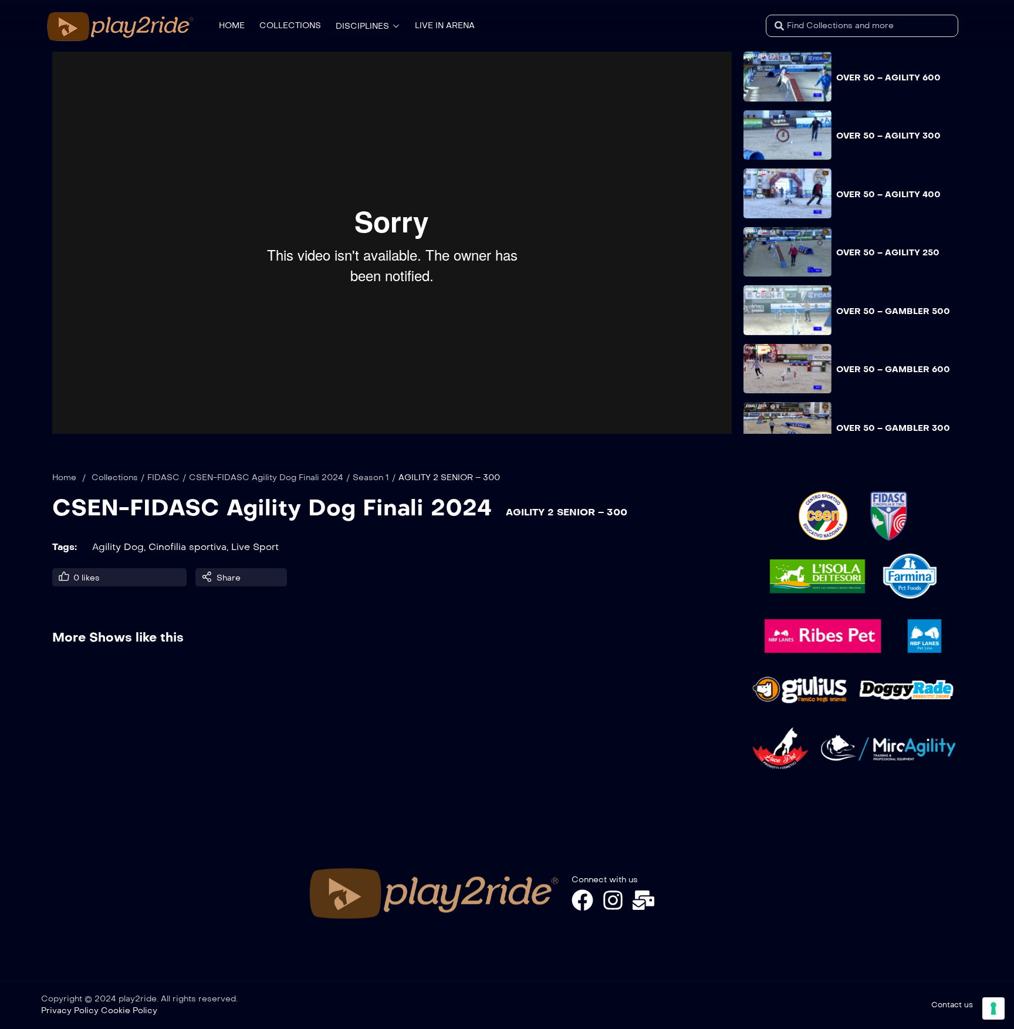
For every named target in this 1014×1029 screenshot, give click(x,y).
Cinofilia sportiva (187, 546)
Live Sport (255, 546)
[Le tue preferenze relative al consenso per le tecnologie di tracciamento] (993, 1008)
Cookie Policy (129, 1010)
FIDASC (163, 478)
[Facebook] (582, 900)
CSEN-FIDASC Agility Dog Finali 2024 (266, 478)
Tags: (64, 546)
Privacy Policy (70, 1010)
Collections (115, 478)
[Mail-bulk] (643, 900)
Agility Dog (118, 546)
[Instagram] (613, 900)
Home (64, 478)
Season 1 (371, 478)
